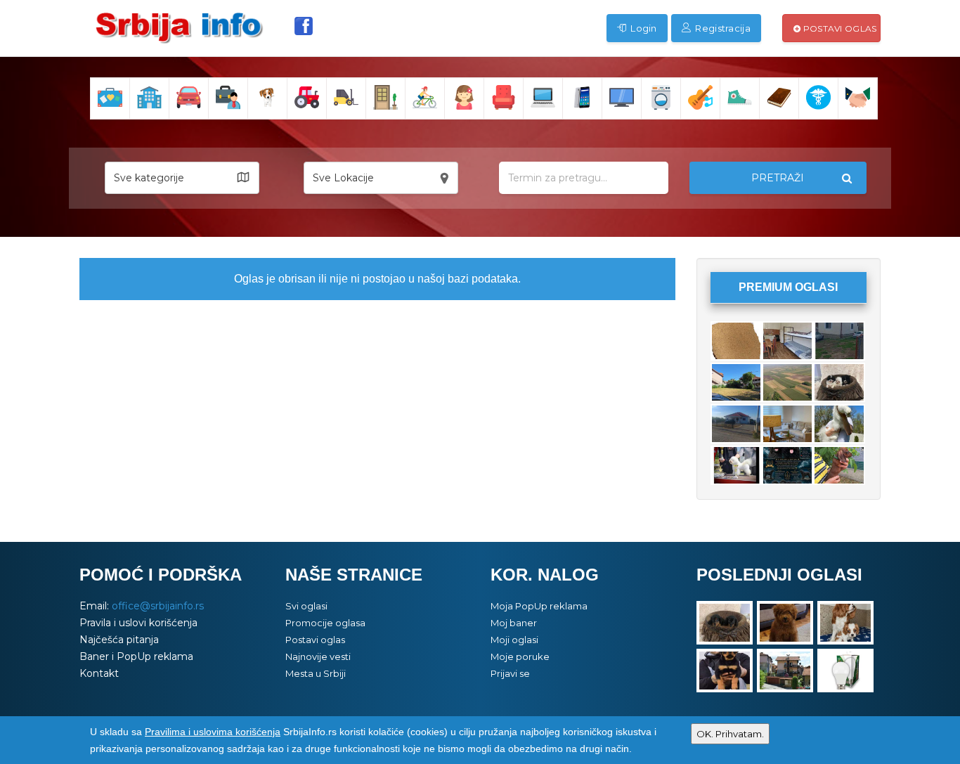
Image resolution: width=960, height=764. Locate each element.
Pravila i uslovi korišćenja (138, 622)
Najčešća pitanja (119, 639)
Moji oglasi (514, 639)
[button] (182, 178)
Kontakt (99, 673)
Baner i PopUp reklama (136, 656)
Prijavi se (510, 673)
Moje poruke (520, 656)
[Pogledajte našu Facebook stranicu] (303, 26)
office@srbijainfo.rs (158, 606)
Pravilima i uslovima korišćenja (212, 731)
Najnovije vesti (318, 656)
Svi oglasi (306, 605)
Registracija (722, 28)
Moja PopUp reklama (539, 605)
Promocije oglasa (325, 622)
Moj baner (514, 622)
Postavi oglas (838, 28)
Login (642, 28)
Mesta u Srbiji (315, 673)
